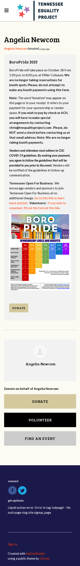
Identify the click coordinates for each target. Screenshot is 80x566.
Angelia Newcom (15, 48)
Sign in (12, 544)
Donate (18, 308)
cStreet (45, 558)
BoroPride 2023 (23, 61)
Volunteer (40, 419)
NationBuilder (35, 553)
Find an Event (40, 438)
